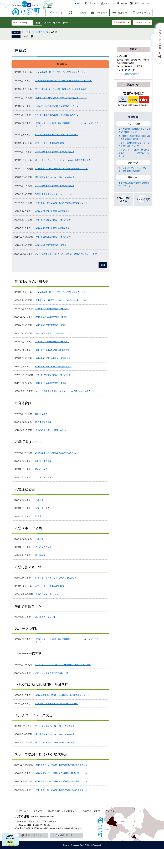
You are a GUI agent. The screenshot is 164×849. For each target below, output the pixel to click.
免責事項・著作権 (92, 811)
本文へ (79, 3)
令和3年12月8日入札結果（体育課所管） (54, 237)
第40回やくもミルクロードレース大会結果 (54, 152)
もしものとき (140, 22)
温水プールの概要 (43, 461)
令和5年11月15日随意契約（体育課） (52, 317)
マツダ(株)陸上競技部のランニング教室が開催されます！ (61, 72)
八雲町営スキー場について (47, 594)
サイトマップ (109, 3)
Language (123, 3)
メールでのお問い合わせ (128, 74)
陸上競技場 (40, 555)
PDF (67, 23)
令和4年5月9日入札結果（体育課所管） (53, 228)
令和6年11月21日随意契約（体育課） (52, 309)
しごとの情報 (101, 13)
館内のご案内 (41, 414)
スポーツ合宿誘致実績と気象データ (51, 673)
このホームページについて (28, 811)
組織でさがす (42, 32)
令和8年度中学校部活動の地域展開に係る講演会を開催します (63, 81)
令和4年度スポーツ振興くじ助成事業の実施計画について (61, 790)
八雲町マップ (144, 13)
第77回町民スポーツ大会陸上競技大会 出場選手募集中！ (62, 89)
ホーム (59, 13)
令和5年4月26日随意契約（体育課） (52, 325)
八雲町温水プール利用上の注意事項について (55, 453)
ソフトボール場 (42, 508)
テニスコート (41, 500)
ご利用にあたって (43, 477)
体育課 (25, 36)
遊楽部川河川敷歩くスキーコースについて (54, 194)
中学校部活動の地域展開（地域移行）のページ (56, 106)
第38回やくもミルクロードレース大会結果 (54, 186)
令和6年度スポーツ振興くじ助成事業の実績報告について (61, 169)
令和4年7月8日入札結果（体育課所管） (53, 211)
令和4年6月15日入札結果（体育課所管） (54, 220)
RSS (102, 265)
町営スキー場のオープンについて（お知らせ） (56, 135)
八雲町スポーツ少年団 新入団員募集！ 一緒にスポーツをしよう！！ (134, 153)
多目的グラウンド (43, 547)
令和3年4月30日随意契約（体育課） (52, 245)
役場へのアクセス (33, 835)
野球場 (38, 516)
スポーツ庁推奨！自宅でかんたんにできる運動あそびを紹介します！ (67, 254)
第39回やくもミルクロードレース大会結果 (54, 177)
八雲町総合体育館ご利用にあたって (51, 430)
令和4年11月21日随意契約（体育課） (52, 342)
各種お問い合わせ (68, 835)
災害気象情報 (119, 22)
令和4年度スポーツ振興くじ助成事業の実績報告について (61, 203)
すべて (49, 23)
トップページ (28, 32)
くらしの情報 (80, 13)
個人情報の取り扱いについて (62, 811)
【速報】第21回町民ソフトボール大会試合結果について (61, 98)
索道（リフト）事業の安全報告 (49, 143)
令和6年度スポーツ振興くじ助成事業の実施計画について (61, 773)
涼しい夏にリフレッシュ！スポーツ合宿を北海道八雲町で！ (63, 160)
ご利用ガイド (93, 3)
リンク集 (110, 811)
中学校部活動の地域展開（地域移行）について (56, 115)
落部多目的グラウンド (45, 617)
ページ (58, 23)
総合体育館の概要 (43, 422)
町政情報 (122, 13)
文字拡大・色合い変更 (141, 3)
